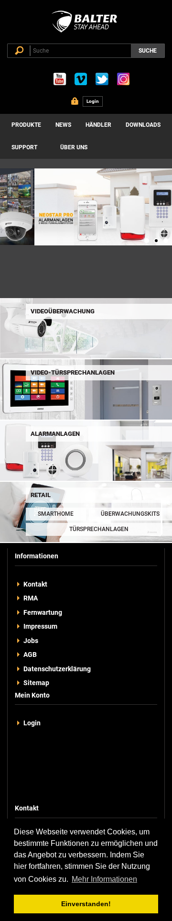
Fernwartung (42, 612)
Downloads (143, 125)
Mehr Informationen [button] (104, 879)
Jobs (30, 640)
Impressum (40, 626)
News (63, 125)
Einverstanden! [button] (86, 904)
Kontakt (35, 584)
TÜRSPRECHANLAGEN (99, 529)
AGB (30, 654)
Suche (148, 50)
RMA (30, 598)
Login (32, 723)
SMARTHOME (56, 513)
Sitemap (36, 683)
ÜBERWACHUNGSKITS (130, 513)
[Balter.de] (86, 32)
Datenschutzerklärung (57, 669)
